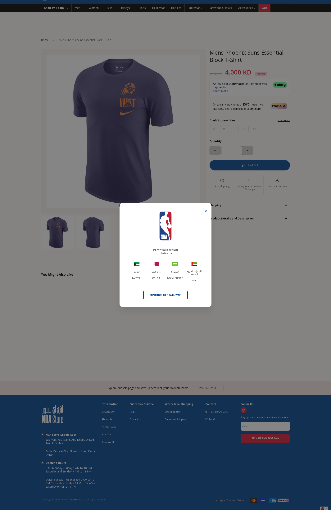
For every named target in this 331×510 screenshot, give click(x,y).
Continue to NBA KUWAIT (165, 295)
